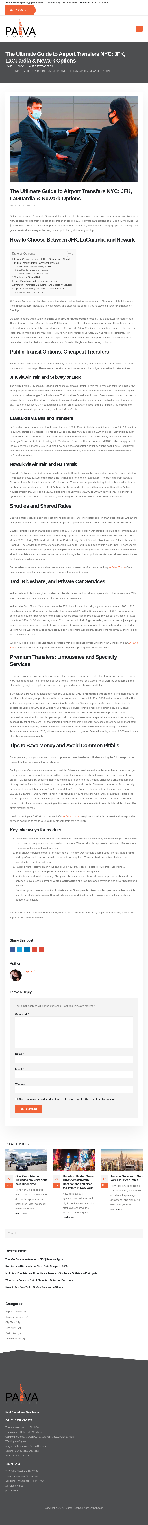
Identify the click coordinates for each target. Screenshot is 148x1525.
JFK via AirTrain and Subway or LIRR (35, 266)
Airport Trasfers (13, 1311)
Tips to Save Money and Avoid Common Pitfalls (39, 288)
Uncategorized (13, 1338)
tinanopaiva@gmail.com (26, 1476)
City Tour (10, 1322)
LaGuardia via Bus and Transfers (33, 270)
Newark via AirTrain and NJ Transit (34, 273)
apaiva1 (13, 205)
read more (21, 1213)
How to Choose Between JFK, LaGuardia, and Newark (42, 259)
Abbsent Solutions (93, 1508)
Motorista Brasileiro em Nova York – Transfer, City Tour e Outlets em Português (51, 1273)
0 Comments (28, 205)
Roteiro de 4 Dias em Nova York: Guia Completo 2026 (36, 1266)
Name (19, 1053)
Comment (22, 1014)
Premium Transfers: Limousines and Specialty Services (43, 285)
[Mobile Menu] (139, 29)
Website (20, 1083)
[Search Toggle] (129, 28)
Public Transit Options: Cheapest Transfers (37, 263)
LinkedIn (27, 949)
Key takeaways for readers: (31, 292)
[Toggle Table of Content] (68, 254)
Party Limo (11, 1333)
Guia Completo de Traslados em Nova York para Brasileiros (31, 1180)
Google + (34, 949)
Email (41, 949)
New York (10, 1327)
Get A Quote (18, 10)
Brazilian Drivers (14, 1316)
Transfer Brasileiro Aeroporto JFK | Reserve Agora (34, 1259)
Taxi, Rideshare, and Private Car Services (36, 281)
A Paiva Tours (117, 567)
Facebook (12, 949)
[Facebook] (137, 2)
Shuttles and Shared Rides (28, 277)
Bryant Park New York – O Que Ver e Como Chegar (34, 1286)
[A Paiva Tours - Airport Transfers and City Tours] (20, 29)
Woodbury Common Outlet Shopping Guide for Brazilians (39, 1280)
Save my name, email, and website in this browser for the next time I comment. (67, 1099)
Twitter (19, 949)
